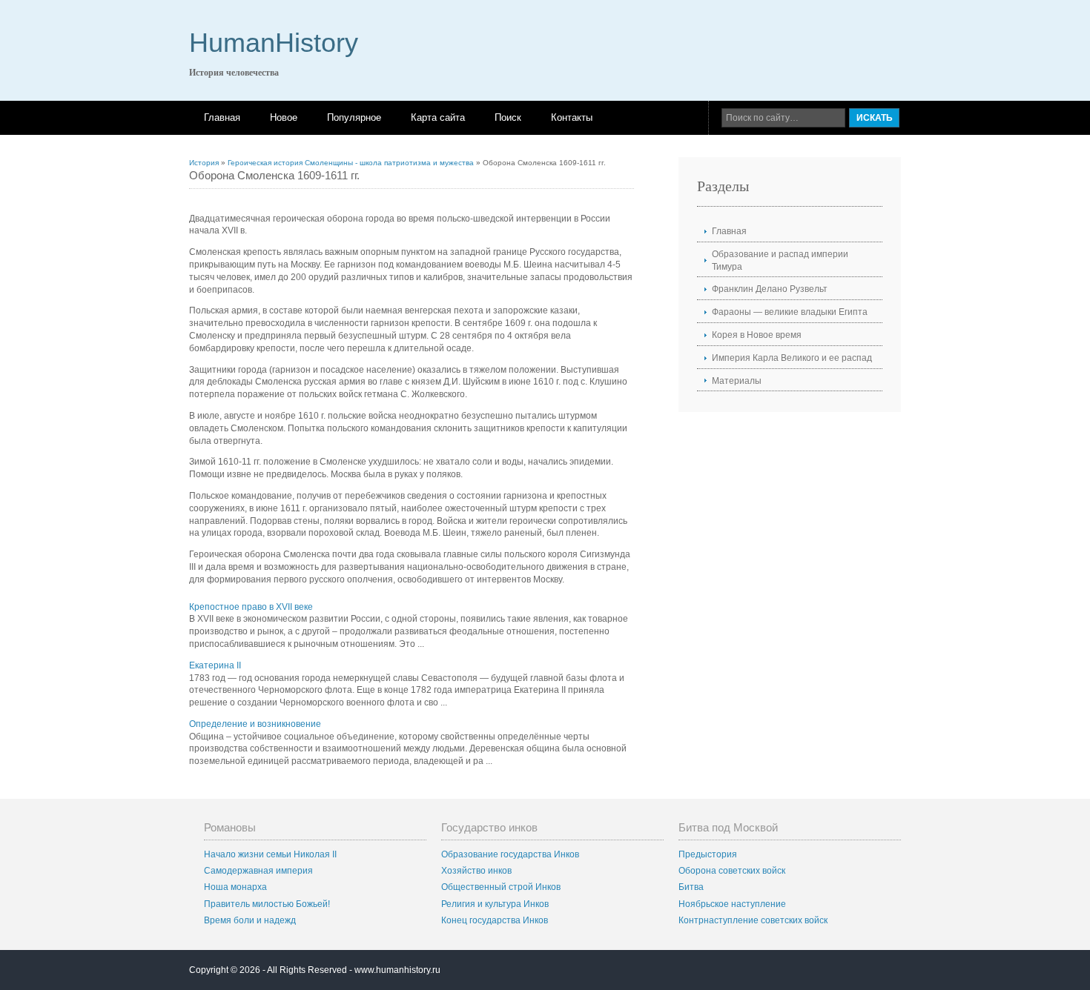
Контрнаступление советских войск (753, 920)
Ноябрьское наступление (732, 904)
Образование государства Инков (510, 854)
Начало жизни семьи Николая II (270, 854)
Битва (691, 887)
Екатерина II (215, 665)
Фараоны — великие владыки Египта (790, 312)
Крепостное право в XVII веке (251, 607)
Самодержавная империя (258, 871)
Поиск (508, 117)
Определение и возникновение (255, 724)
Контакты (571, 117)
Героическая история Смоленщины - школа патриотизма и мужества (351, 163)
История (204, 163)
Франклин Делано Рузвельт (770, 289)
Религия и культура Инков (495, 904)
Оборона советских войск (731, 871)
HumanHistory (273, 42)
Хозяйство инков (476, 871)
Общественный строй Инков (501, 887)
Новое (283, 117)
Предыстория (707, 854)
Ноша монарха (235, 887)
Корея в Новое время (757, 335)
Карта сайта (438, 117)
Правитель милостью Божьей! (267, 904)
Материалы (737, 381)
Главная (222, 117)
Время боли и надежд (250, 920)
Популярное (354, 117)
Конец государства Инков (494, 920)
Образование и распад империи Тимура (780, 260)
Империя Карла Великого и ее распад (792, 358)
